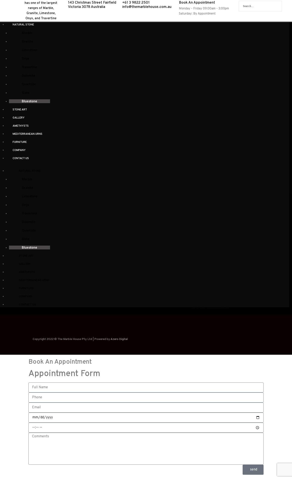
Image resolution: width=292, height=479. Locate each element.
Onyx (25, 58)
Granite (27, 41)
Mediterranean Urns (27, 134)
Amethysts (21, 126)
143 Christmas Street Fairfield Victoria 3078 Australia (92, 4)
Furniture (20, 142)
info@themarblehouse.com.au (147, 7)
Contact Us (21, 158)
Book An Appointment (197, 2)
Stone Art (20, 109)
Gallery (19, 118)
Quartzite (29, 84)
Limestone (30, 50)
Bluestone (29, 101)
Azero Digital (119, 339)
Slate (25, 93)
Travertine (29, 67)
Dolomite (28, 76)
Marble (27, 33)
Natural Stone (23, 24)
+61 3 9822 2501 (136, 2)
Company (19, 150)
